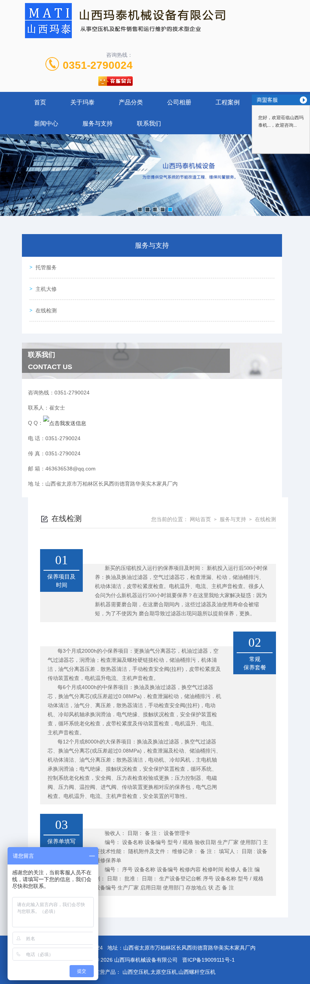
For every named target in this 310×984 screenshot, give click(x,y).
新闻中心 (46, 123)
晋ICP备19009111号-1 (208, 960)
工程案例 (227, 102)
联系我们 (149, 123)
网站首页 (200, 519)
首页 (40, 102)
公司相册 (179, 102)
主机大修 (46, 289)
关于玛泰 (82, 102)
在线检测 (46, 310)
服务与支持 (97, 123)
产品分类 (131, 102)
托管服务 (46, 267)
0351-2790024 (98, 65)
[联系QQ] (64, 423)
